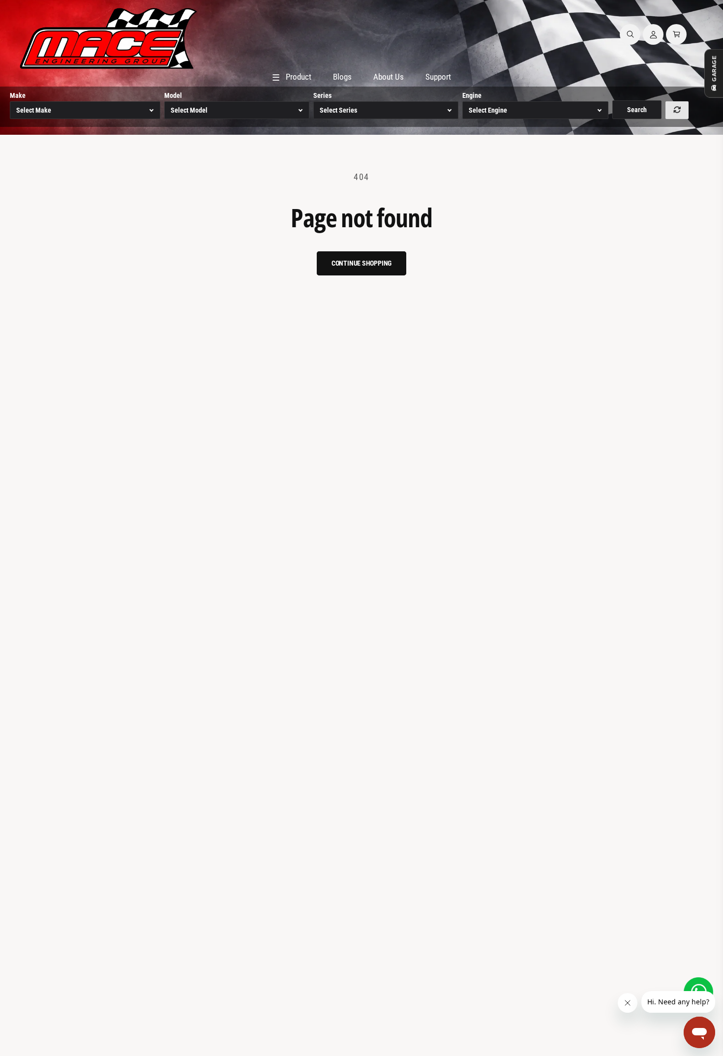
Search (637, 110)
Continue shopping (361, 263)
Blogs (342, 77)
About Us (388, 77)
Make (18, 95)
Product (291, 77)
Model (173, 95)
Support (438, 77)
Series (322, 95)
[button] (630, 34)
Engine (472, 95)
